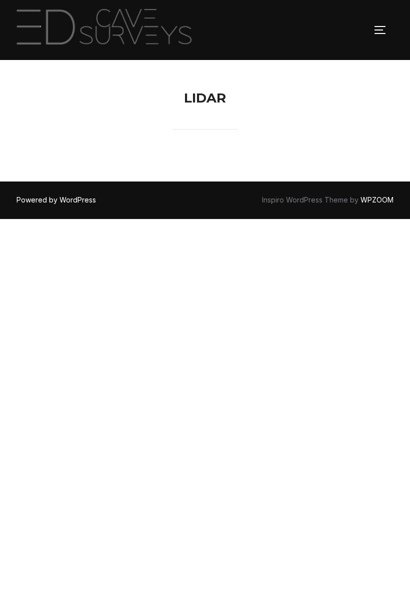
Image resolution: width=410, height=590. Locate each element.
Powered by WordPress (56, 200)
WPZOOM (377, 200)
